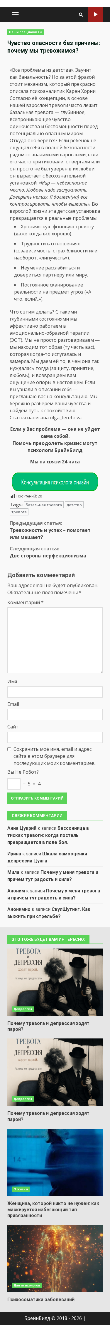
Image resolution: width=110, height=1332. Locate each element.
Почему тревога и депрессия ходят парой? (55, 982)
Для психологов (26, 1285)
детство (74, 504)
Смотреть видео (95, 14)
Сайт (12, 726)
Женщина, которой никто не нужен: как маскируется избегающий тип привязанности (55, 1162)
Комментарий (25, 602)
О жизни (20, 1189)
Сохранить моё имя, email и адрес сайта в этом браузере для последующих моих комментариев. (54, 756)
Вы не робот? (23, 772)
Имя (12, 681)
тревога (19, 512)
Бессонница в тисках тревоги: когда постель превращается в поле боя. (48, 835)
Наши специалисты (26, 32)
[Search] (81, 14)
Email (13, 704)
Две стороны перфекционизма (48, 552)
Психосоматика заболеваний (55, 1258)
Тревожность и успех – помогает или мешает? (50, 530)
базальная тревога (44, 504)
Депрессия (22, 1009)
